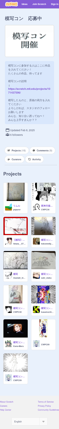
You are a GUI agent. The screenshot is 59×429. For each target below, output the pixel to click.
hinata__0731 (19, 243)
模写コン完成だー (19, 342)
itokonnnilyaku (47, 243)
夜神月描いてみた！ (47, 205)
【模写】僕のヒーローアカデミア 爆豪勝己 (19, 239)
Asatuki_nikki (19, 277)
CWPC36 (45, 209)
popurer (17, 209)
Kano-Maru (18, 346)
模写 (15, 273)
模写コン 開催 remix (47, 239)
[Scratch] (11, 4)
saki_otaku (46, 277)
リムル (16, 205)
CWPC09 (45, 344)
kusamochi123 (47, 311)
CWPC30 (17, 311)
